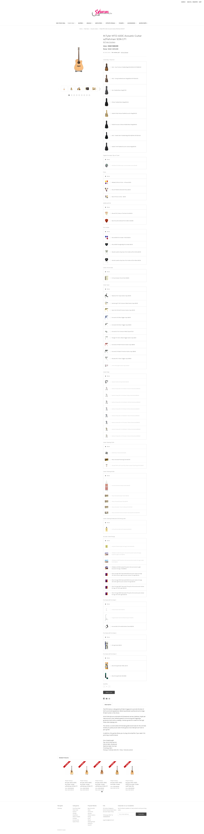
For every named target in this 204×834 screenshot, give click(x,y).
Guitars (80, 23)
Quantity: (105, 684)
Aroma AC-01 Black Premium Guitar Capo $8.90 (124, 351)
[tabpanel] (64, 89)
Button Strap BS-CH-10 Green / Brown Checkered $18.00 (126, 436)
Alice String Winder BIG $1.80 (119, 676)
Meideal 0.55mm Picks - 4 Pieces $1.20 (121, 182)
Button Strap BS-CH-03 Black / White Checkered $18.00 (126, 402)
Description (108, 704)
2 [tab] (71, 95)
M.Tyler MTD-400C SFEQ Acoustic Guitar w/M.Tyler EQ (132, 784)
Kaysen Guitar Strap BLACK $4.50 (120, 382)
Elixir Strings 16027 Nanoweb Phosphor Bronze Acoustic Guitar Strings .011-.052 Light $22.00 (128, 587)
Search (183, 2)
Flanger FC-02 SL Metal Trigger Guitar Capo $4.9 (124, 337)
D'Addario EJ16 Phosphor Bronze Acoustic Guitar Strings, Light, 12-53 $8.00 (128, 561)
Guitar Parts (143, 23)
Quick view (72, 768)
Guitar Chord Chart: (108, 267)
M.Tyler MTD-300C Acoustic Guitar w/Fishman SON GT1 (101, 784)
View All (89, 825)
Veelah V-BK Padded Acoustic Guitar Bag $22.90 (124, 146)
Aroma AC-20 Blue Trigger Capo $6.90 (121, 317)
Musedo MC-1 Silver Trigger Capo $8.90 (121, 358)
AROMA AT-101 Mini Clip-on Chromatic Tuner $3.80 (124, 165)
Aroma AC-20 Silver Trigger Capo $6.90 (121, 325)
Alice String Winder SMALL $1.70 (120, 665)
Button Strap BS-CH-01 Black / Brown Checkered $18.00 (126, 388)
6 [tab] (81, 95)
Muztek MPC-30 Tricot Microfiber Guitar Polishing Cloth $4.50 (128, 465)
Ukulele (89, 23)
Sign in (189, 2)
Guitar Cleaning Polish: (109, 471)
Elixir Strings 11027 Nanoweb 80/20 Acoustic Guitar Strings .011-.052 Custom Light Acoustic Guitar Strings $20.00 (127, 574)
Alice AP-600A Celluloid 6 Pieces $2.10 (121, 189)
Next (99, 88)
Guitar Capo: (106, 285)
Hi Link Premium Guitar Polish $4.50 (121, 485)
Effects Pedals (110, 23)
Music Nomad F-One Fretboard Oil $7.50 (122, 507)
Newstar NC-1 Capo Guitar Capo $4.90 (121, 295)
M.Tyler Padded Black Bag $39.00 (120, 102)
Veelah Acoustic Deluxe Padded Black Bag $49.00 (124, 124)
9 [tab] (89, 95)
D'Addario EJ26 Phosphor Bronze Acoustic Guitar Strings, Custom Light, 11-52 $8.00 (126, 553)
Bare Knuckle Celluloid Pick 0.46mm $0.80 (122, 220)
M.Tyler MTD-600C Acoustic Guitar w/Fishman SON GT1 (86, 784)
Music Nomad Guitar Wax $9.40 (120, 501)
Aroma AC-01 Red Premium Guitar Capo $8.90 (123, 344)
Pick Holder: (106, 227)
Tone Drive (90, 811)
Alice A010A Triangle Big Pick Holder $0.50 (122, 244)
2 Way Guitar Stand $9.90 (118, 609)
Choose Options (71, 771)
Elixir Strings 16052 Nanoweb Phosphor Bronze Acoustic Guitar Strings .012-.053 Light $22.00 (128, 593)
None (108, 159)
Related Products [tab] (64, 757)
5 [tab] (79, 95)
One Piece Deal (60, 23)
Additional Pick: (107, 203)
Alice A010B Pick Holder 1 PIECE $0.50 (121, 237)
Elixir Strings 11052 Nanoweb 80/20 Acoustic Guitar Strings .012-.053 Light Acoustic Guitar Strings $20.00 (127, 580)
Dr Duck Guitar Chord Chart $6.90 (120, 278)
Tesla (89, 810)
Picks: (104, 172)
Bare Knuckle (91, 808)
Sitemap (60, 808)
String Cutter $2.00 (117, 645)
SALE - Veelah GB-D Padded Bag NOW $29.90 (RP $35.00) (126, 135)
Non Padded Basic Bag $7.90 (119, 90)
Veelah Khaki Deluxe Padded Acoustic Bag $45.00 (124, 113)
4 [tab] (76, 95)
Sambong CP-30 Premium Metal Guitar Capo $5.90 (125, 303)
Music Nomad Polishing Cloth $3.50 (121, 459)
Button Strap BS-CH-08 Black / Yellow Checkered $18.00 (126, 429)
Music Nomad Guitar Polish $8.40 (120, 495)
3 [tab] (74, 95)
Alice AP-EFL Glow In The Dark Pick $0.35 (122, 213)
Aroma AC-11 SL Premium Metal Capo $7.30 (122, 331)
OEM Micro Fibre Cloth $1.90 (119, 452)
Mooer (89, 820)
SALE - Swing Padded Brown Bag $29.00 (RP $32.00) (125, 78)
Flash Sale (71, 23)
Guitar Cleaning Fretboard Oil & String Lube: (114, 518)
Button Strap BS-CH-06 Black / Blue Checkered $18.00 (125, 415)
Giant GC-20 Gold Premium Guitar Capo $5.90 (123, 310)
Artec (89, 818)
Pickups (121, 23)
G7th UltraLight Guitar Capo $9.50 (120, 365)
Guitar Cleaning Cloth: (108, 442)
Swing (89, 816)
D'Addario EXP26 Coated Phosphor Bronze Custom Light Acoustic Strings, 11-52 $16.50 (126, 567)
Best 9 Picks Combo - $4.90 (119, 196)
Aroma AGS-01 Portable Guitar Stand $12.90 (123, 626)
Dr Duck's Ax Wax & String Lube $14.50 (121, 529)
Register (195, 2)
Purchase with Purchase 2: (110, 633)
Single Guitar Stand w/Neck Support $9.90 (122, 617)
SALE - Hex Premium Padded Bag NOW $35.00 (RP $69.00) (126, 67)
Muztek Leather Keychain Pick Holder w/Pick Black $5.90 (126, 260)
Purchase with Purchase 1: (109, 600)
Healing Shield (91, 821)
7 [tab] (84, 95)
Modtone (90, 823)
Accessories (131, 23)
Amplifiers (98, 23)
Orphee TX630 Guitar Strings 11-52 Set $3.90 (123, 546)
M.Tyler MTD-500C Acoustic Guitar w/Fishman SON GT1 (71, 784)
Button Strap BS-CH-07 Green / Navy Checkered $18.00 (126, 422)
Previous (58, 88)
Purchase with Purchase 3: (110, 654)
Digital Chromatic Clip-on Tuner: (111, 155)
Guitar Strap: (106, 372)
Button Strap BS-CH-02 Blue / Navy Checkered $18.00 (125, 395)
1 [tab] (69, 95)
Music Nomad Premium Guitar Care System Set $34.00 (126, 512)
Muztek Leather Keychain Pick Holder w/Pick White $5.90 (126, 252)
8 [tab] (86, 95)
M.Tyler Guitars (91, 815)
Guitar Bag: (108, 59)
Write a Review (124, 52)
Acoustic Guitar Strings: (109, 536)
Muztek (90, 813)
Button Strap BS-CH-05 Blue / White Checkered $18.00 (126, 409)
